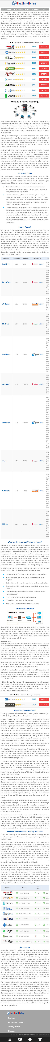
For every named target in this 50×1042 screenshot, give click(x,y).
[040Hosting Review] (15, 699)
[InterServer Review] (15, 90)
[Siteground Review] (15, 58)
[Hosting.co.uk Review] (15, 79)
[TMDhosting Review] (15, 52)
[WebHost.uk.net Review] (15, 705)
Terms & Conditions (16, 1022)
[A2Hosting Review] (15, 85)
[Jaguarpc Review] (15, 74)
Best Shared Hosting (25, 3)
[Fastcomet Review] (15, 63)
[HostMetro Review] (15, 47)
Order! (44, 47)
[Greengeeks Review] (15, 96)
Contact (11, 1018)
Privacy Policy (14, 1027)
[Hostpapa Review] (15, 69)
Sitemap (11, 1031)
